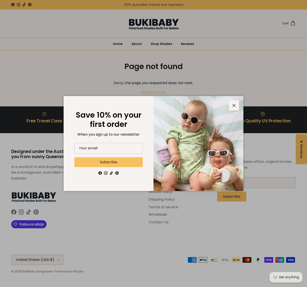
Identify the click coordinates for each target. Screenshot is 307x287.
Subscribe (108, 162)
